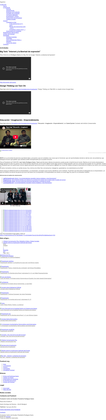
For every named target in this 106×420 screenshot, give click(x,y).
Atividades (6, 35)
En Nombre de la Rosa (9, 380)
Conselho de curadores (12, 13)
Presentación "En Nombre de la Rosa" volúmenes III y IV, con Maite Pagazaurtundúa (24, 273)
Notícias (8, 9)
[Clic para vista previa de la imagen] (53, 150)
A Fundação (6, 7)
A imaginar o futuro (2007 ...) (17, 29)
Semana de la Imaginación (7, 347)
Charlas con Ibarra (8, 377)
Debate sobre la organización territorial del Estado (17, 242)
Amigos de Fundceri (9, 34)
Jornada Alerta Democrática (8, 320)
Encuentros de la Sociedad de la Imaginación (24, 89)
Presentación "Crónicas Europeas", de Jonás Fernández (15, 294)
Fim (4, 251)
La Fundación (7, 365)
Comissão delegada (12, 15)
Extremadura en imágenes (13, 31)
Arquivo (5, 21)
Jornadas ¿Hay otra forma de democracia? (12, 336)
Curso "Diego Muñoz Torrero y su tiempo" (12, 304)
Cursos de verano (11, 43)
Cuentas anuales (11, 19)
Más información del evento (8, 82)
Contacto (6, 44)
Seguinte (5, 250)
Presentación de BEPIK (6, 331)
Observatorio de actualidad (14, 18)
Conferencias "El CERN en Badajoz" (10, 257)
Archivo (5, 367)
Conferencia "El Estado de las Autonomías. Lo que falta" (16, 283)
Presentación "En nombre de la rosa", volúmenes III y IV (15, 299)
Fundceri (8, 416)
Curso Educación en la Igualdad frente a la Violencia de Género (18, 310)
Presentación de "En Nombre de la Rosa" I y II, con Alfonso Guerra (18, 315)
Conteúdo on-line (11, 22)
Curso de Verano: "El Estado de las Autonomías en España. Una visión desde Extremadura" (25, 278)
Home (5, 6)
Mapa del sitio (7, 389)
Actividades (6, 368)
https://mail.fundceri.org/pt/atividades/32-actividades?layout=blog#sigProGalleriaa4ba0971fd (27, 235)
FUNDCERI (3, 4)
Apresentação (10, 10)
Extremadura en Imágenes (10, 379)
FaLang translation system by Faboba (5, 254)
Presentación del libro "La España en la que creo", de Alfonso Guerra (19, 262)
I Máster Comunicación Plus (8, 341)
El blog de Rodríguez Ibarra (11, 376)
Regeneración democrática (11, 32)
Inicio (4, 364)
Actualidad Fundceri (9, 370)
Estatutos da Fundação (13, 12)
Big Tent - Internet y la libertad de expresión (12, 357)
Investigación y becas (12, 16)
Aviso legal (6, 388)
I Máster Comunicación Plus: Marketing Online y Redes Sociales (21, 241)
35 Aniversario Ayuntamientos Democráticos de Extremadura (17, 326)
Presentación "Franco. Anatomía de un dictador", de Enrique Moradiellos (20, 268)
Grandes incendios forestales (11, 37)
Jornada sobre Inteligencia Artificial (10, 289)
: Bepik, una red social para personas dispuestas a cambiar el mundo (26, 181)
